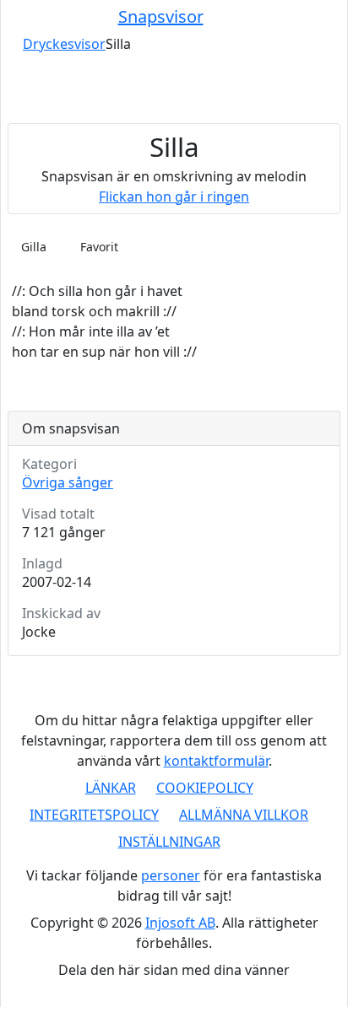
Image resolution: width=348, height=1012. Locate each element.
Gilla (33, 247)
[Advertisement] (174, 88)
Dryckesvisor (64, 44)
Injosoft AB (180, 922)
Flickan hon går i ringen (174, 196)
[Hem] (12, 44)
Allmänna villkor (243, 814)
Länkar (110, 787)
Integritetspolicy (94, 814)
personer (170, 875)
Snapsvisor (161, 16)
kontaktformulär (216, 760)
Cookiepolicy (204, 787)
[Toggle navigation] (18, 16)
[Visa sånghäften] (307, 17)
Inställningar (169, 841)
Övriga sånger (67, 482)
